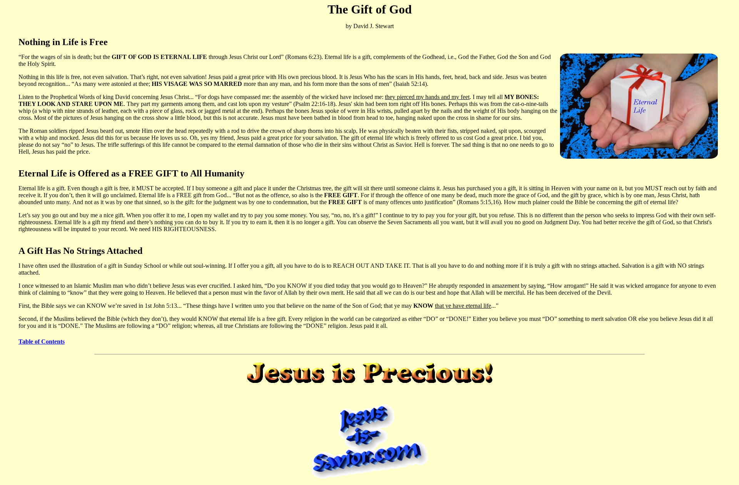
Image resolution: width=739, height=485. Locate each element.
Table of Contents (41, 341)
